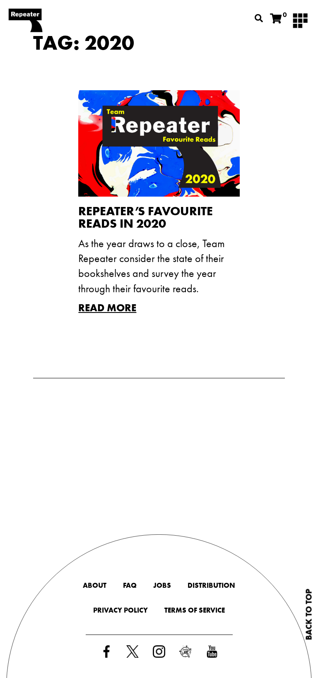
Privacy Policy (120, 610)
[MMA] (300, 20)
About (94, 585)
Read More (107, 308)
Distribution (211, 585)
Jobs (162, 585)
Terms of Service (194, 610)
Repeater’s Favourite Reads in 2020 (145, 217)
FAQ (130, 585)
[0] (276, 19)
